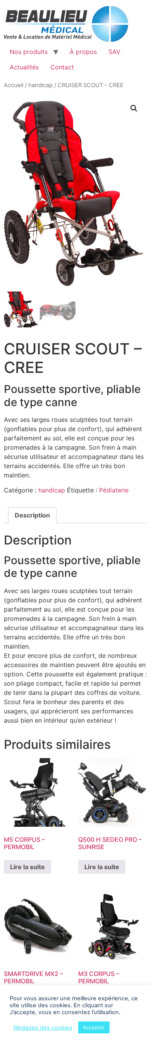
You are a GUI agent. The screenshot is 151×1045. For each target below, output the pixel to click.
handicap (40, 85)
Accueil (13, 85)
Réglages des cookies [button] (43, 1027)
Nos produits (29, 52)
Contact (62, 67)
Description (32, 515)
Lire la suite (27, 867)
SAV (114, 52)
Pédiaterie (114, 490)
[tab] (32, 515)
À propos (83, 52)
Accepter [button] (94, 1027)
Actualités (24, 67)
